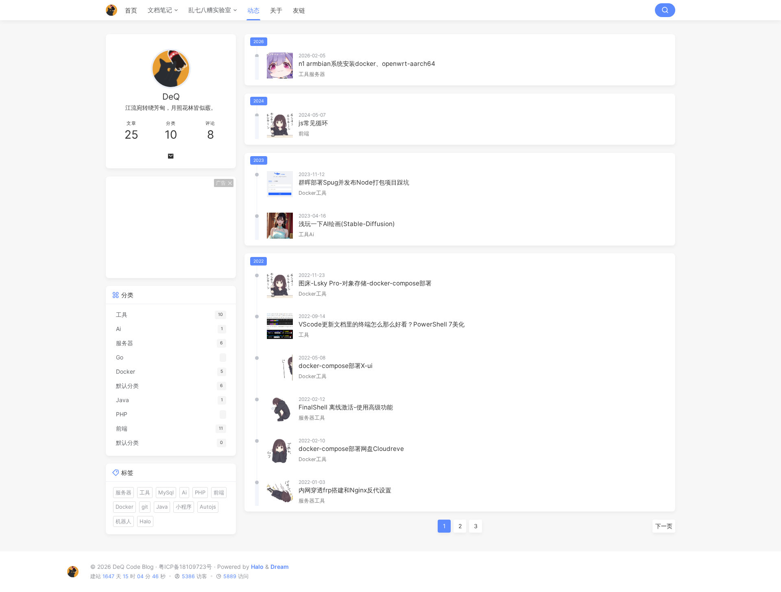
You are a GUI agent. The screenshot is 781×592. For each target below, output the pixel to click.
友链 (299, 10)
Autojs (208, 506)
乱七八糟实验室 (209, 10)
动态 (253, 10)
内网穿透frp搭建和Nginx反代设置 (345, 490)
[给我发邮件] (170, 156)
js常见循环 (313, 123)
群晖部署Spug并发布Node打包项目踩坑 (354, 182)
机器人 (123, 521)
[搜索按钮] (665, 10)
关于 (276, 10)
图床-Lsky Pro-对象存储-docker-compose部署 (365, 283)
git (145, 506)
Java (162, 506)
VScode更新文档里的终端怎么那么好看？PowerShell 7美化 (382, 324)
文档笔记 (160, 10)
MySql (166, 492)
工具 (304, 74)
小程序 (184, 506)
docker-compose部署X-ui (336, 366)
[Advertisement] (171, 227)
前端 (304, 134)
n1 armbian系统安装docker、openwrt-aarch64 (367, 63)
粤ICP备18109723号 (185, 566)
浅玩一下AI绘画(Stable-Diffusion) (347, 224)
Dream (280, 566)
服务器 (317, 74)
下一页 (663, 525)
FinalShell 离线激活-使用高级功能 (346, 407)
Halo (145, 521)
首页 (131, 10)
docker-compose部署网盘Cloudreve (351, 449)
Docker (307, 193)
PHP (200, 492)
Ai (311, 234)
